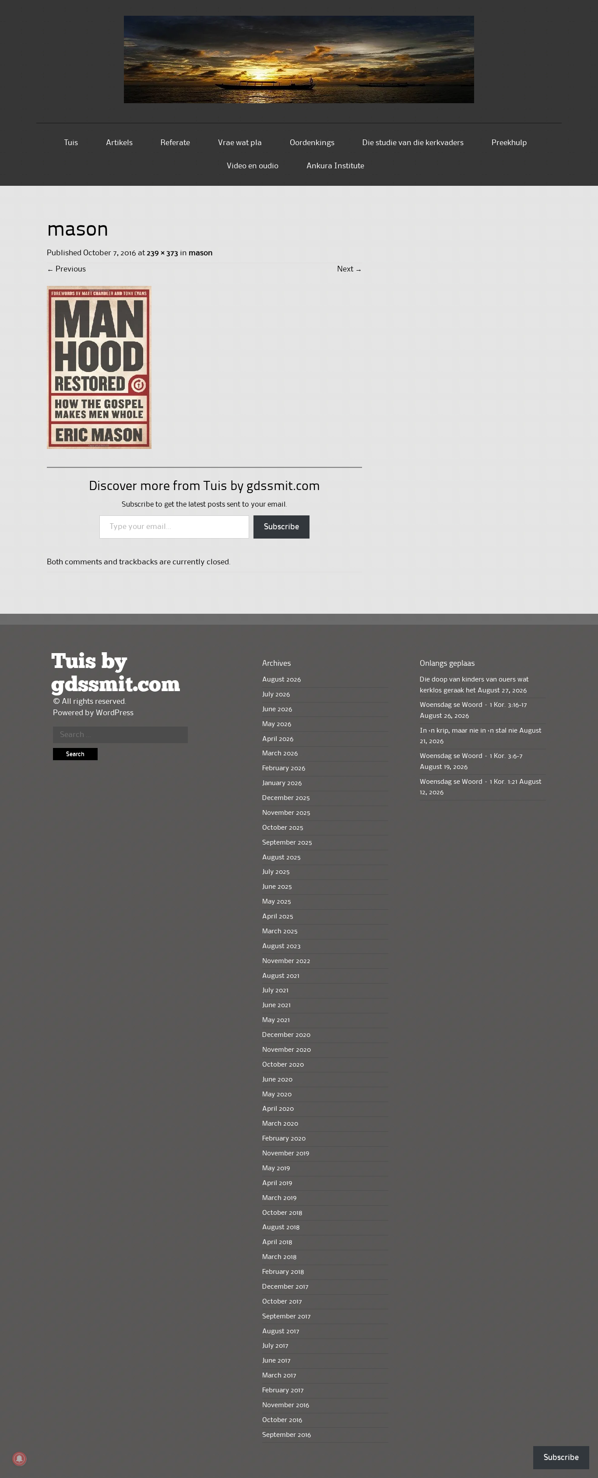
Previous (66, 269)
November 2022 (286, 961)
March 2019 (279, 1198)
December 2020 (286, 1035)
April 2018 (277, 1242)
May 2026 (276, 724)
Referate (175, 142)
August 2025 (281, 858)
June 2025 (277, 887)
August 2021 (280, 976)
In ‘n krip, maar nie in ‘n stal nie (468, 731)
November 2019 (285, 1154)
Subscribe (281, 526)
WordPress (115, 712)
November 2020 (286, 1050)
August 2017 (280, 1331)
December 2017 (285, 1287)
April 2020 (278, 1109)
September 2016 (286, 1435)
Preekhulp (509, 142)
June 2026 (277, 709)
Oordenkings (312, 142)
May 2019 (276, 1168)
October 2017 (282, 1302)
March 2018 (279, 1257)
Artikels (119, 142)
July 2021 (275, 991)
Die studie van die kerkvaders (413, 142)
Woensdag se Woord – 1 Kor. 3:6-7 (471, 756)
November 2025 (286, 813)
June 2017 (276, 1361)
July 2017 (275, 1346)
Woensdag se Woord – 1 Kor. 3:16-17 (473, 705)
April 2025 (277, 917)
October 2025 (282, 828)
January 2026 (282, 783)
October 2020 (283, 1065)
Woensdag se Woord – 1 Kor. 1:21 (468, 782)
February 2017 (283, 1391)
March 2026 (280, 754)
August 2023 (281, 946)
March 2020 (280, 1124)
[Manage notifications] (19, 1459)
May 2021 (276, 1020)
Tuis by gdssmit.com (115, 673)
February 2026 (283, 768)
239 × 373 (162, 253)
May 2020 (277, 1095)
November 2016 (285, 1405)
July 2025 (276, 872)
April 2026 (277, 739)
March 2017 (279, 1376)
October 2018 (282, 1213)
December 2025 (286, 798)
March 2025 (280, 932)
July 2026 (276, 695)
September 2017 (286, 1317)
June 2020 (277, 1080)
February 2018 (283, 1272)
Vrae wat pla (240, 142)
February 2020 (284, 1139)
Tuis (71, 142)
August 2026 (281, 680)
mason (201, 253)
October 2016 (282, 1420)
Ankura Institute (335, 166)
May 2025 (276, 902)
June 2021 (276, 1005)
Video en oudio (252, 166)
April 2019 (277, 1183)
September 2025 (287, 843)
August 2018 (281, 1227)
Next (349, 269)
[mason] (99, 446)
